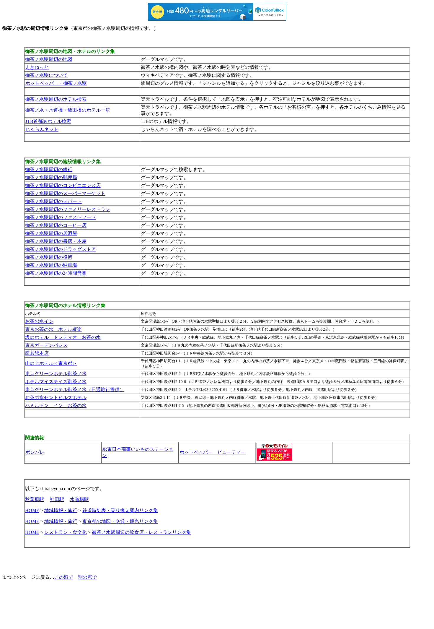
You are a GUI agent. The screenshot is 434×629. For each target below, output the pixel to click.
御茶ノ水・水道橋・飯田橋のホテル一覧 (67, 110)
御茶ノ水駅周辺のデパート (53, 201)
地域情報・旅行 (60, 510)
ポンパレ (34, 452)
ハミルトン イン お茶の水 (56, 405)
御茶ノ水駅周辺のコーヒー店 (56, 225)
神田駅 (57, 499)
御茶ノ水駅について (46, 75)
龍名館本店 (37, 353)
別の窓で (87, 577)
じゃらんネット (41, 129)
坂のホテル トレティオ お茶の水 (63, 337)
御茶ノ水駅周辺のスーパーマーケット (65, 193)
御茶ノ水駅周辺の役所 (48, 257)
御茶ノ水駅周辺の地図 (48, 59)
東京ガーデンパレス (46, 345)
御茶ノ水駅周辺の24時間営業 (56, 273)
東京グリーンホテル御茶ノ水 (56, 373)
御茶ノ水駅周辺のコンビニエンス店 (63, 185)
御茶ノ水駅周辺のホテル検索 (56, 99)
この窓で (63, 577)
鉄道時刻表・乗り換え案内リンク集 (120, 510)
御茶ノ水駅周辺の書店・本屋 (56, 241)
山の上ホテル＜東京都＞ (51, 363)
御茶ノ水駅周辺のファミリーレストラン (67, 209)
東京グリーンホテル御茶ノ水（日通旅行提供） (74, 389)
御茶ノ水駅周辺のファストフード (60, 217)
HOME (32, 510)
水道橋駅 (79, 499)
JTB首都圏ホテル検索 (48, 121)
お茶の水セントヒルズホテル (56, 397)
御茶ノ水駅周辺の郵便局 (51, 177)
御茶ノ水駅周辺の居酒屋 (51, 233)
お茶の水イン (39, 321)
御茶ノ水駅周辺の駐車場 (51, 265)
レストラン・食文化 (65, 532)
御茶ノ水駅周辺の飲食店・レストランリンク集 (141, 532)
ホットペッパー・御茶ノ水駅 (56, 83)
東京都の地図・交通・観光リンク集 (120, 521)
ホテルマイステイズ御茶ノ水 (56, 381)
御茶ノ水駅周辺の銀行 (48, 169)
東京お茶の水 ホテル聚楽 (53, 329)
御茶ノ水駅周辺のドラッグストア (60, 249)
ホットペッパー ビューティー (213, 452)
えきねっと (37, 67)
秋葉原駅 (34, 499)
